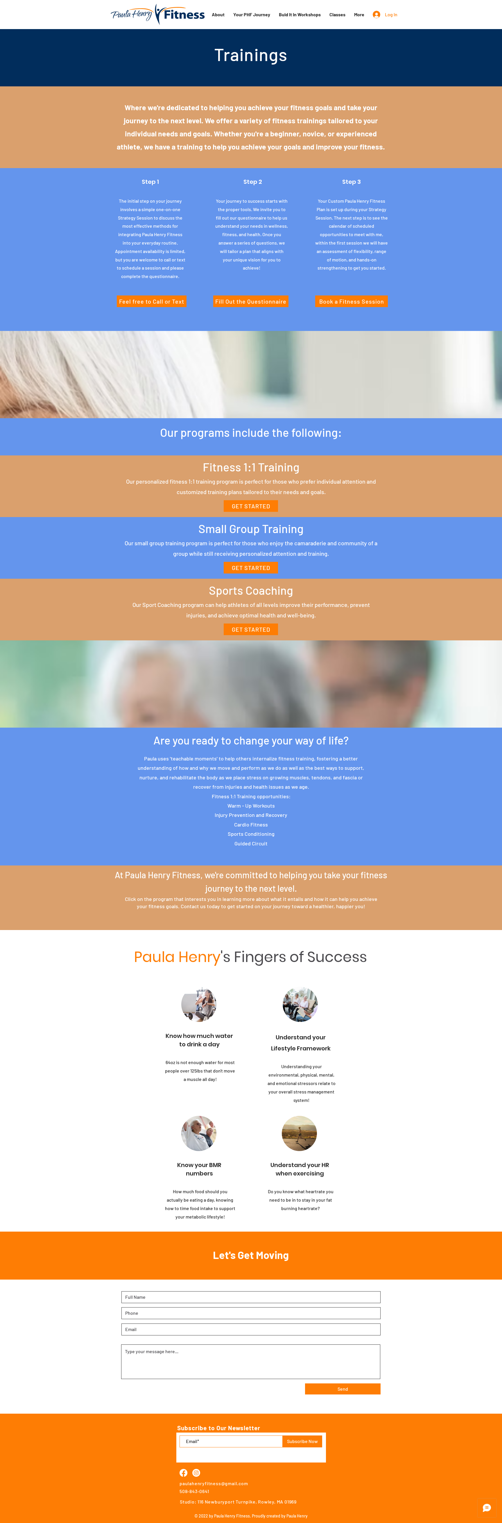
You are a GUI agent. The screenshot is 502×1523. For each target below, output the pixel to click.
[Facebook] (183, 1473)
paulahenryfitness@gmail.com (214, 1483)
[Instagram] (196, 1473)
